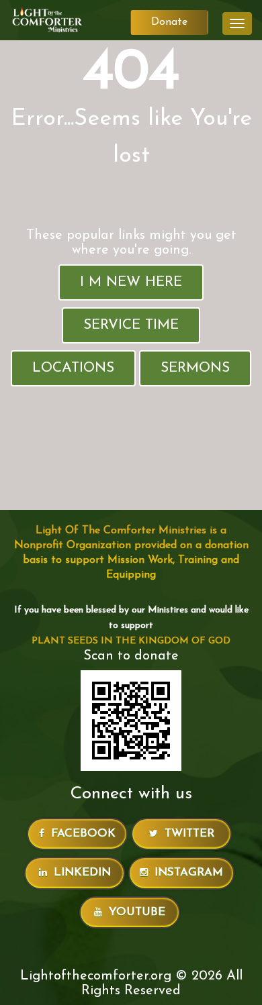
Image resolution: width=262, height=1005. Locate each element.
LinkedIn (82, 872)
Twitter (189, 833)
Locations (73, 368)
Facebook (83, 833)
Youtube (137, 912)
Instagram (189, 872)
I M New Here (131, 282)
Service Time (131, 325)
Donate (169, 22)
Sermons (195, 368)
